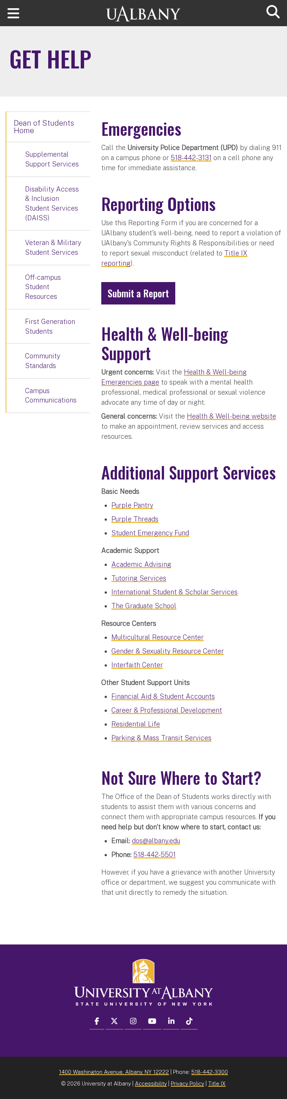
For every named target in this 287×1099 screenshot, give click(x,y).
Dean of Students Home (44, 127)
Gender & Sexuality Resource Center (167, 651)
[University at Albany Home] (143, 10)
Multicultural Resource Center (157, 637)
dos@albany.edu (156, 841)
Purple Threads (134, 519)
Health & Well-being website (231, 416)
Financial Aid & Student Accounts (163, 696)
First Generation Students (50, 326)
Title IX (217, 1083)
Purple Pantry (132, 505)
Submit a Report (138, 293)
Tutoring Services (138, 578)
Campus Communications (51, 395)
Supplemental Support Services (52, 159)
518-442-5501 (154, 854)
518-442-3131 (191, 158)
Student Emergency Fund (150, 533)
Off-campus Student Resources (43, 286)
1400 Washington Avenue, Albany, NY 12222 (114, 1072)
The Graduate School (143, 606)
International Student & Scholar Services (174, 592)
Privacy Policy (187, 1083)
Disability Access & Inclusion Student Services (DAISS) (52, 203)
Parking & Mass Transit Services (161, 738)
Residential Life (135, 724)
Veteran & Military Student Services (53, 247)
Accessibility (151, 1083)
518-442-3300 (209, 1072)
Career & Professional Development (166, 710)
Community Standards (42, 361)
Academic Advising (141, 564)
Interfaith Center (137, 665)
